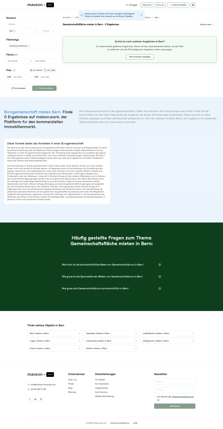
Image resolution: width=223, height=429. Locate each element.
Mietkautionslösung (104, 396)
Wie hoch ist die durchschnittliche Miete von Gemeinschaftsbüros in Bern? (103, 264)
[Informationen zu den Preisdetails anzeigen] (14, 70)
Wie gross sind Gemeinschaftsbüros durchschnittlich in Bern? (95, 288)
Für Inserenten (102, 384)
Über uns (72, 379)
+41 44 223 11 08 (38, 389)
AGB (135, 423)
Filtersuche (147, 5)
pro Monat (37, 70)
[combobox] (31, 24)
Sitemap (72, 392)
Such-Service (101, 392)
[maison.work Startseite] (41, 5)
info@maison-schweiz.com (43, 384)
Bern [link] (157, 17)
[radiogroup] (43, 70)
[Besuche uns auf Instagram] (41, 399)
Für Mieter (100, 379)
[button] (12, 31)
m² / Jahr (51, 70)
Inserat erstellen (179, 5)
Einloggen (133, 5)
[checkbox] (155, 397)
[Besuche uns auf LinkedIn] (35, 399)
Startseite (67, 17)
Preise (71, 384)
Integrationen (101, 388)
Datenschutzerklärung (183, 396)
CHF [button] (9, 77)
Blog (70, 388)
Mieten (78, 17)
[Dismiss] (141, 15)
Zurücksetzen (20, 88)
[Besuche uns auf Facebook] (30, 399)
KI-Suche (160, 5)
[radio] (31, 70)
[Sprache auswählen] (193, 5)
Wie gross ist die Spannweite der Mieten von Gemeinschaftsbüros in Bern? (102, 276)
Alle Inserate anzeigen (140, 57)
